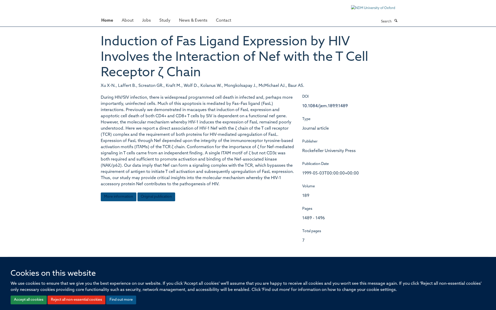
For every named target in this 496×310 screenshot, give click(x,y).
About (128, 21)
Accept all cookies (28, 300)
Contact (223, 21)
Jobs (146, 21)
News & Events (193, 21)
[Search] (396, 21)
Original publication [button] (156, 197)
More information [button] (118, 197)
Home (107, 21)
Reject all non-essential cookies (76, 300)
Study (165, 21)
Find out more (121, 300)
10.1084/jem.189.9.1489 (325, 106)
